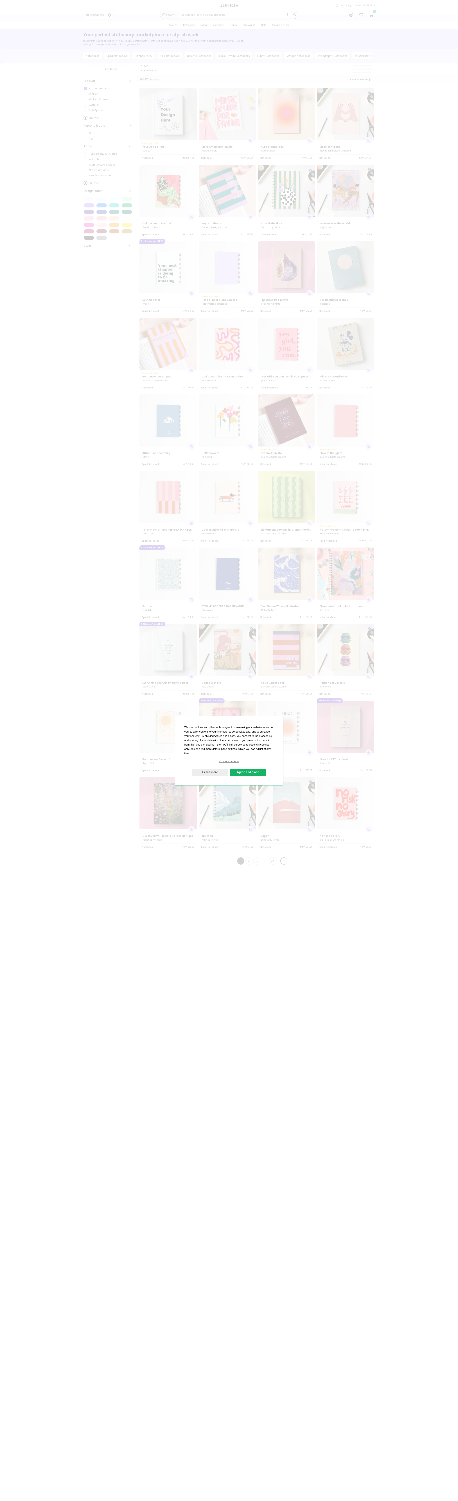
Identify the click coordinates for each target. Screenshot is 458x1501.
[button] (229, 761)
